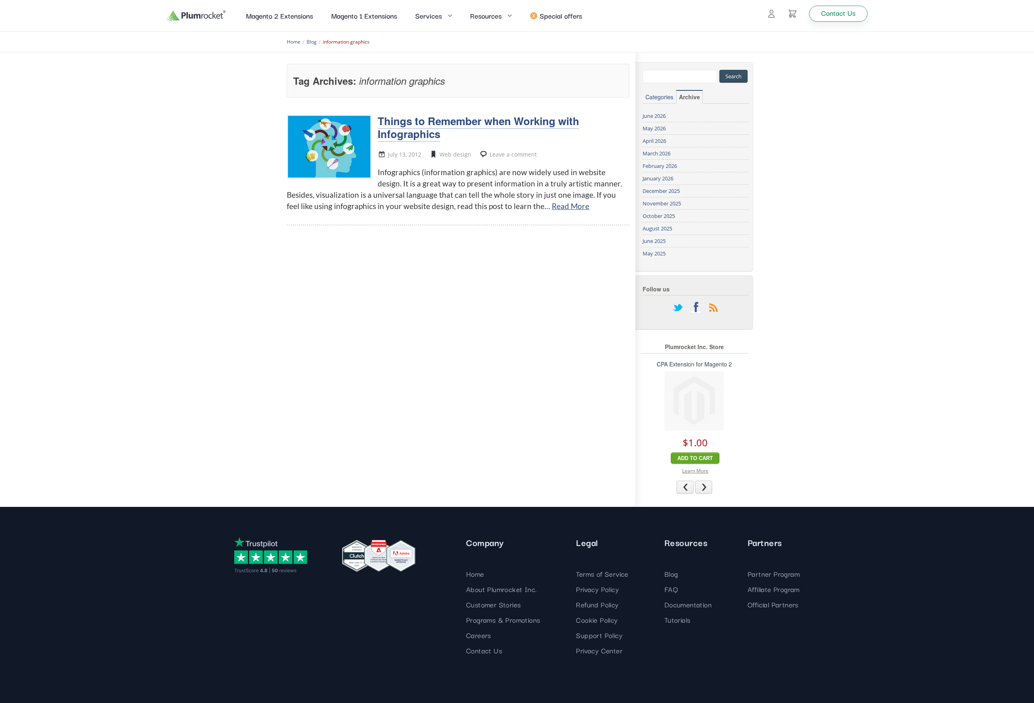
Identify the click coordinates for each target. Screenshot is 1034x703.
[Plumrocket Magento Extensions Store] (196, 15)
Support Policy (599, 635)
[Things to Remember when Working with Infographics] (329, 147)
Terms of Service (602, 573)
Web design (455, 154)
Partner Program (774, 573)
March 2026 (656, 153)
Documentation (688, 604)
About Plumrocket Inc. (501, 589)
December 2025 (661, 191)
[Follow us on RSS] (713, 308)
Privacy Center (599, 650)
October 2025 (659, 216)
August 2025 (657, 228)
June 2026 (654, 115)
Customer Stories (493, 604)
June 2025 (654, 241)
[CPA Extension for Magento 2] (694, 401)
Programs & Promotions (503, 619)
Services (428, 15)
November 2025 (662, 203)
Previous (693, 486)
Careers (478, 635)
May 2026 (654, 128)
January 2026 (658, 178)
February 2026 (660, 165)
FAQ (671, 589)
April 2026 (654, 140)
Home (475, 573)
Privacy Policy (597, 589)
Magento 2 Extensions (279, 15)
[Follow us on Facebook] (695, 308)
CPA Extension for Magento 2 (694, 364)
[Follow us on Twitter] (678, 308)
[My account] (771, 14)
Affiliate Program (774, 589)
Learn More (695, 470)
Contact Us (484, 650)
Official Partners (773, 604)
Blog (671, 573)
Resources (486, 15)
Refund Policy (597, 604)
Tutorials (677, 619)
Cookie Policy (597, 619)
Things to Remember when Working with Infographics (478, 127)
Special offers (561, 15)
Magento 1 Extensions (364, 15)
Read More (570, 206)
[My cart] (792, 14)
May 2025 (654, 253)
